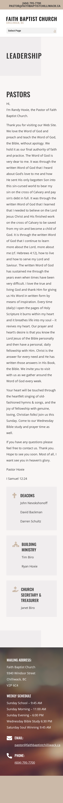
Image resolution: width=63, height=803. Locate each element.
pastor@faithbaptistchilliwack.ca (37, 745)
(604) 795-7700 (25, 762)
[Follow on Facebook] (32, 792)
